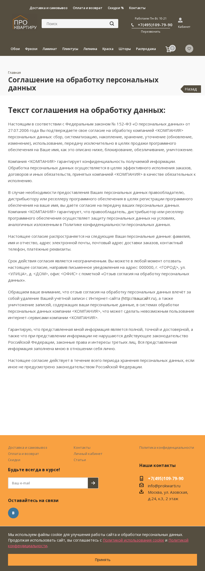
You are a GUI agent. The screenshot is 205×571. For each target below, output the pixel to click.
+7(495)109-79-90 (155, 24)
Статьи (80, 459)
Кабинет (184, 27)
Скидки (14, 459)
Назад (191, 88)
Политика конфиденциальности (166, 447)
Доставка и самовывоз (27, 447)
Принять (103, 559)
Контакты (82, 447)
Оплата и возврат (23, 453)
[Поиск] (111, 23)
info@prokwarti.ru (164, 485)
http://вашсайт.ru (139, 298)
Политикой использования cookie (133, 540)
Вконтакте (13, 513)
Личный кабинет (88, 453)
